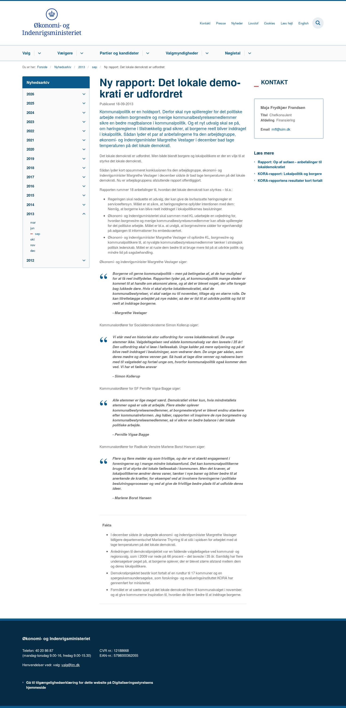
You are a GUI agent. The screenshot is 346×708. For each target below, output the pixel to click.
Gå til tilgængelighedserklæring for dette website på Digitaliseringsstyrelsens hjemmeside (89, 685)
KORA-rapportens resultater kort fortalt (290, 180)
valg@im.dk (70, 664)
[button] (82, 94)
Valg (26, 53)
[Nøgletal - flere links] (248, 53)
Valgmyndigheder (182, 53)
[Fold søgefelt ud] (318, 23)
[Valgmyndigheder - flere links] (206, 53)
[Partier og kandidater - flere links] (147, 53)
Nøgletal (233, 53)
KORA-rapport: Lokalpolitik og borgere (290, 173)
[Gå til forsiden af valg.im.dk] (51, 22)
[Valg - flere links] (38, 53)
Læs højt (287, 23)
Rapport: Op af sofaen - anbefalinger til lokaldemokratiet (290, 164)
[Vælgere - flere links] (81, 53)
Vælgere (65, 53)
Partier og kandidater (119, 53)
